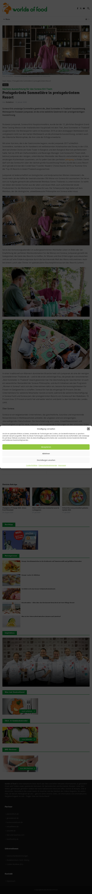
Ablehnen (46, 453)
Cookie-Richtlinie (31, 465)
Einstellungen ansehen (46, 460)
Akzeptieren (46, 447)
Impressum (62, 465)
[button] (88, 429)
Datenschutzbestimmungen (48, 465)
